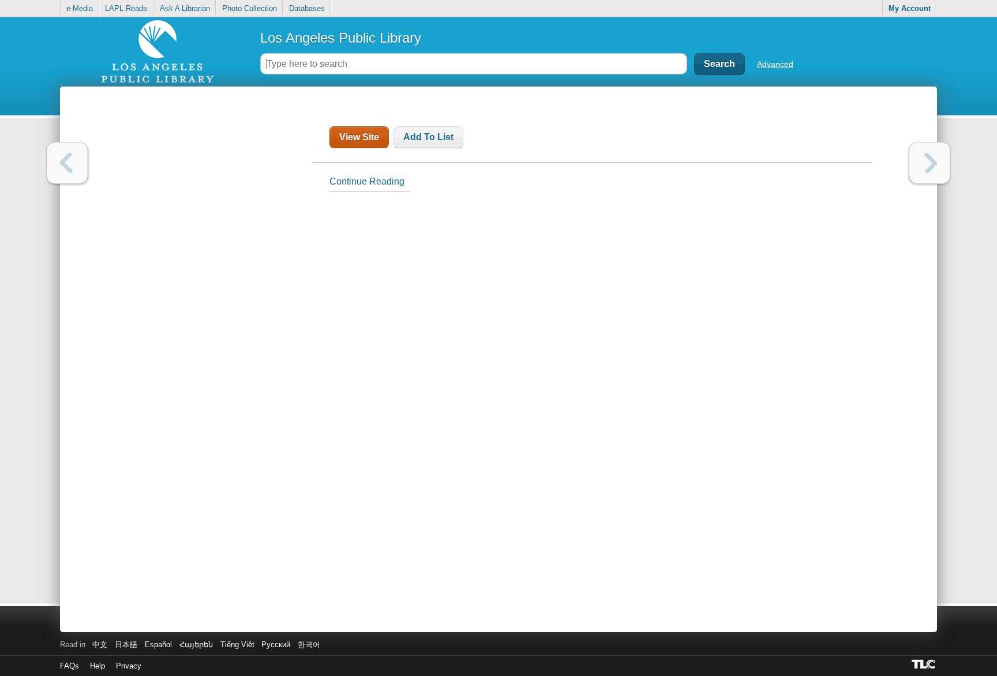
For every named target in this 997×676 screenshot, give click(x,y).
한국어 (309, 644)
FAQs (69, 666)
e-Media (79, 8)
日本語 (126, 644)
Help (97, 666)
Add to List (428, 137)
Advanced (775, 64)
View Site (359, 137)
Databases (307, 8)
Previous (67, 163)
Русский (275, 644)
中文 (99, 644)
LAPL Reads (126, 8)
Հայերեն (196, 644)
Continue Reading (366, 181)
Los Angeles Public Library (340, 38)
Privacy (128, 666)
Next (930, 163)
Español (158, 644)
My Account (910, 8)
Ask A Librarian (185, 8)
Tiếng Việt (237, 644)
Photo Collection (249, 8)
